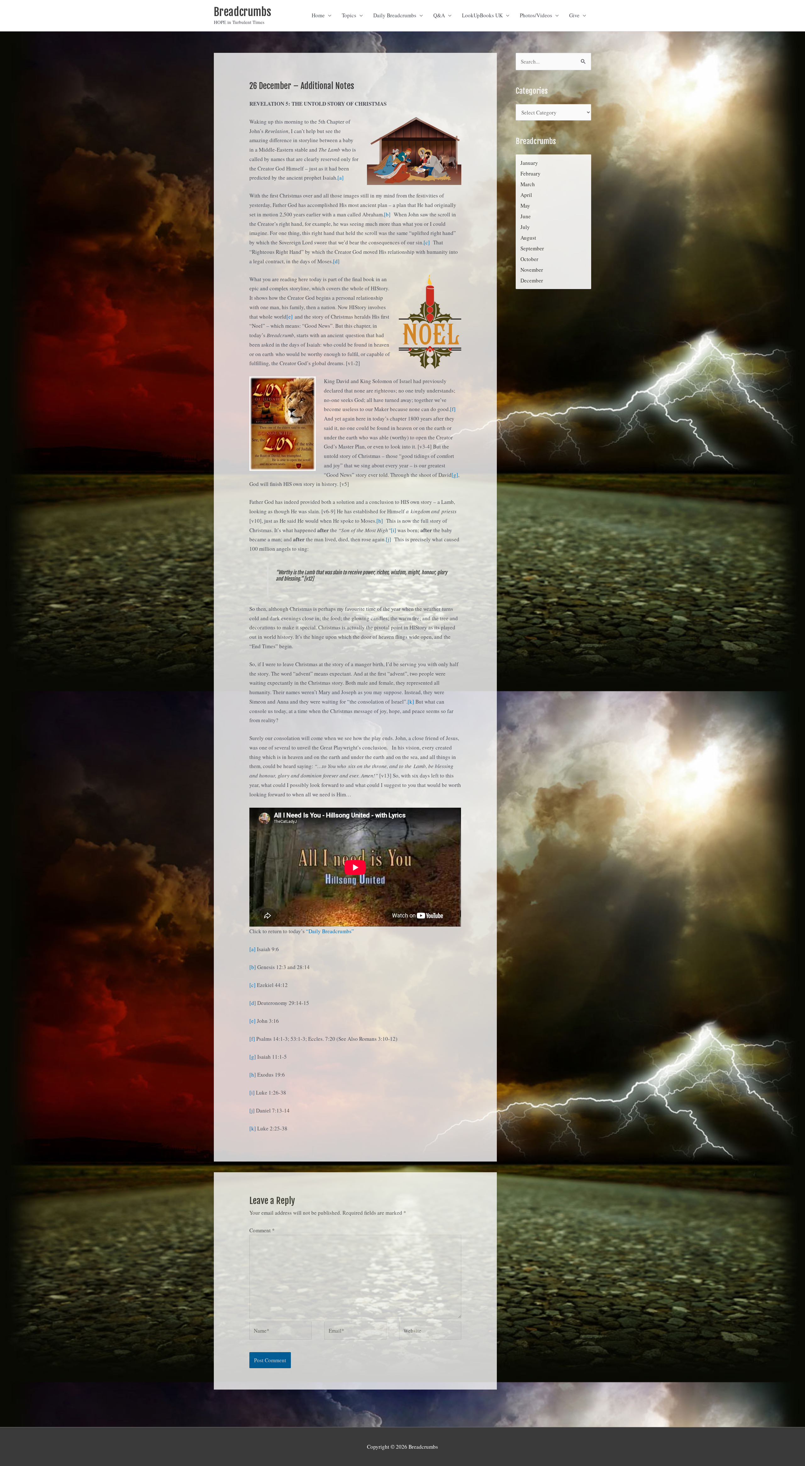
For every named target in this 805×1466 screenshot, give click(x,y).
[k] (411, 701)
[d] (336, 261)
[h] (379, 520)
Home (318, 15)
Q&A (439, 15)
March (527, 184)
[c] (427, 242)
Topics (349, 15)
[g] (455, 474)
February (530, 173)
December (531, 280)
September (532, 248)
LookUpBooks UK (482, 15)
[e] (289, 316)
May (525, 205)
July (525, 227)
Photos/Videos (536, 15)
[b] (387, 214)
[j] (388, 539)
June (525, 216)
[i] (393, 530)
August (528, 237)
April (526, 194)
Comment (262, 1230)
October (529, 259)
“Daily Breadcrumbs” (330, 931)
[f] (453, 409)
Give (574, 15)
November (531, 269)
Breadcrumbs (242, 12)
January (529, 162)
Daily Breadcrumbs (394, 15)
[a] (340, 177)
